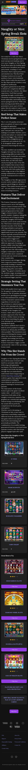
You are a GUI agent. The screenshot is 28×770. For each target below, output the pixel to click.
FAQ (3, 735)
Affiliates (4, 745)
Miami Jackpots (14, 487)
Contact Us (17, 745)
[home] (11, 3)
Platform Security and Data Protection (14, 688)
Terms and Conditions (20, 742)
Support (4, 738)
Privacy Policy (18, 738)
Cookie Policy (5, 748)
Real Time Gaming (12, 376)
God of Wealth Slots (14, 676)
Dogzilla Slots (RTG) (14, 644)
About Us (17, 735)
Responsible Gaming (7, 742)
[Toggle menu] (2, 2)
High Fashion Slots (14, 581)
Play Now (22, 2)
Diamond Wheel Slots (14, 612)
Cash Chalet (14, 544)
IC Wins (14, 459)
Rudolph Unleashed (14, 516)
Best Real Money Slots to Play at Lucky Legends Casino (14, 700)
